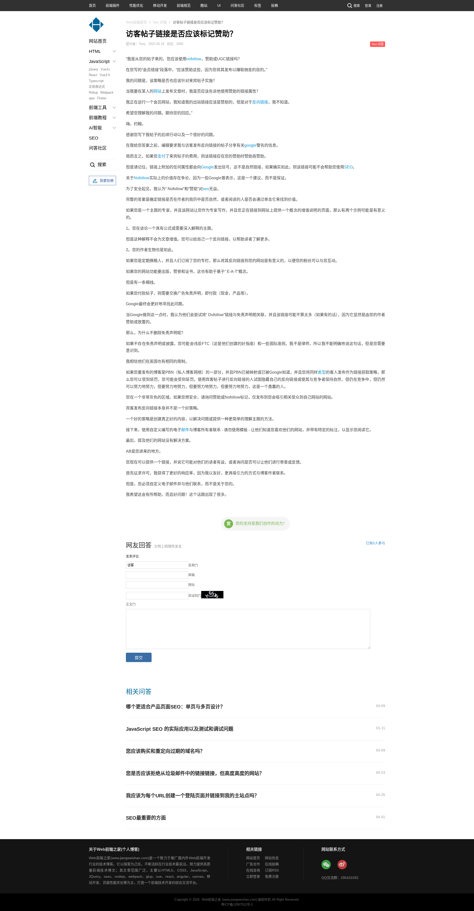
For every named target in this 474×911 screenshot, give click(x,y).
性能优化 (136, 5)
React (93, 75)
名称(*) (193, 565)
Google (207, 167)
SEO (93, 138)
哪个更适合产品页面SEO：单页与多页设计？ (175, 706)
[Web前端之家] (96, 27)
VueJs (105, 69)
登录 (368, 5)
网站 (157, 91)
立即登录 (253, 876)
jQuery (93, 69)
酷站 (203, 5)
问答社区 (237, 5)
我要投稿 (107, 180)
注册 (379, 5)
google (250, 145)
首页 (92, 5)
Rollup (93, 92)
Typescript (96, 81)
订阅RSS (272, 870)
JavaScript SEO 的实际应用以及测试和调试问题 (179, 729)
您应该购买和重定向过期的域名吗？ (165, 751)
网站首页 (98, 41)
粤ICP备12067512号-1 (237, 904)
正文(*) (131, 604)
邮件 (185, 430)
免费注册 (272, 876)
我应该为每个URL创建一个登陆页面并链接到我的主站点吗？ (192, 795)
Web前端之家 (211, 899)
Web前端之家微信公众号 (326, 865)
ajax (92, 98)
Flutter (101, 98)
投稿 (274, 5)
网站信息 (272, 858)
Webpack (107, 92)
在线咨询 (253, 870)
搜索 (357, 5)
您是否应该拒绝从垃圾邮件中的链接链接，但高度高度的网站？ (195, 773)
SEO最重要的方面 (146, 818)
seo (206, 189)
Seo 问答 (160, 22)
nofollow (193, 59)
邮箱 (191, 575)
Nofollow (141, 178)
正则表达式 (97, 86)
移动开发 (160, 5)
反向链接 (260, 102)
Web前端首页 (136, 22)
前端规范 (184, 5)
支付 (161, 156)
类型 (322, 372)
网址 (191, 585)
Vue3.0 (105, 75)
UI (219, 5)
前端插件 (112, 5)
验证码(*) (194, 595)
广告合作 (253, 864)
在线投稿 (272, 864)
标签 (257, 5)
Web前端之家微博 (342, 865)
